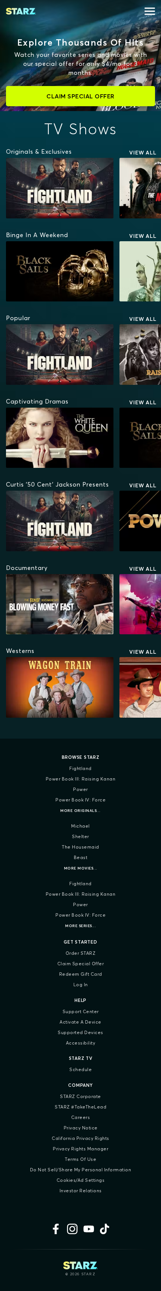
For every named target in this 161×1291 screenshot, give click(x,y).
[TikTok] (105, 1229)
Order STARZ (81, 953)
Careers (80, 1117)
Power (80, 789)
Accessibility (80, 1043)
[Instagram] (72, 1229)
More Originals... (80, 810)
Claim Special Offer (80, 963)
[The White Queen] (59, 438)
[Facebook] (56, 1229)
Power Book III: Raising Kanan (81, 779)
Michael (80, 826)
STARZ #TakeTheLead (80, 1107)
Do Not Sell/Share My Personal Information (80, 1169)
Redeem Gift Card (80, 974)
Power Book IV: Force (80, 800)
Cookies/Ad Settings (81, 1180)
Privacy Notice (81, 1128)
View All (143, 152)
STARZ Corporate (80, 1096)
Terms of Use (80, 1159)
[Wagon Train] (59, 687)
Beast (81, 857)
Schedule (80, 1069)
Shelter (80, 836)
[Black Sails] (59, 271)
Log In (80, 984)
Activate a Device (80, 1022)
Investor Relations (81, 1190)
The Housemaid (80, 847)
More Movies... (80, 868)
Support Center (81, 1011)
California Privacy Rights (80, 1138)
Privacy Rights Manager (80, 1149)
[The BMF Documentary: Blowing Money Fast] (59, 604)
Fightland (80, 768)
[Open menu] (150, 11)
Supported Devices (80, 1032)
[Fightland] (59, 188)
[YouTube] (88, 1229)
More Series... (80, 925)
